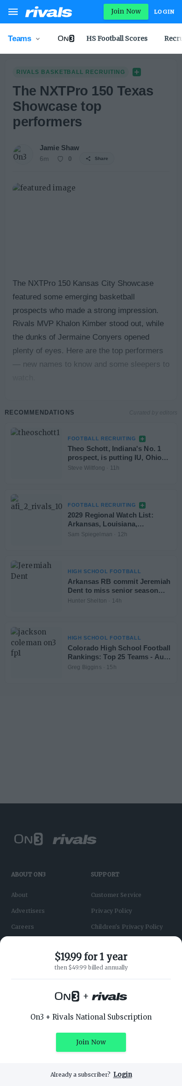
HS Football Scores (116, 38)
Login (164, 11)
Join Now (126, 11)
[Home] (48, 11)
